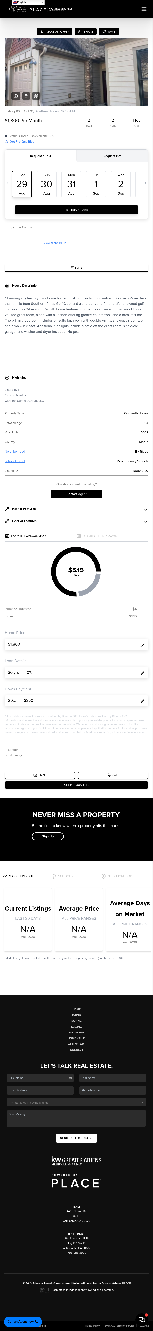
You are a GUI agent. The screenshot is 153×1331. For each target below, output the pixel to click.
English (21, 2)
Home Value (76, 1038)
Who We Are (76, 1044)
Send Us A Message (76, 1138)
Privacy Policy (92, 1325)
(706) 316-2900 (76, 1253)
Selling (76, 1027)
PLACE (126, 1283)
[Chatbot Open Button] (141, 1319)
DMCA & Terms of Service (119, 1325)
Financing (76, 1032)
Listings (76, 1015)
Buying (76, 1021)
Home (77, 1009)
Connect (76, 1050)
